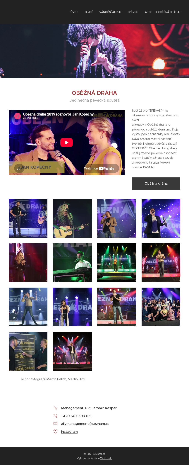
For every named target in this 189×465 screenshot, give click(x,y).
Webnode (106, 458)
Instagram (69, 432)
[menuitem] (74, 12)
